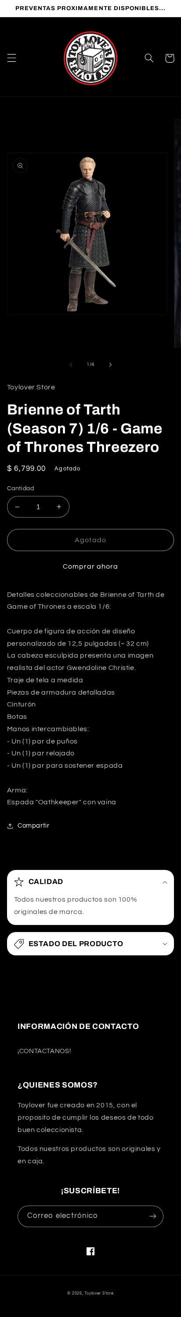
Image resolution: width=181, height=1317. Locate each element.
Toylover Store (98, 1293)
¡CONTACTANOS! (44, 1051)
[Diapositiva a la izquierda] (70, 364)
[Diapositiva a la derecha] (110, 364)
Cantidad (20, 488)
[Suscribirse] (153, 1216)
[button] (11, 58)
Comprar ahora (91, 566)
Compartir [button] (34, 825)
